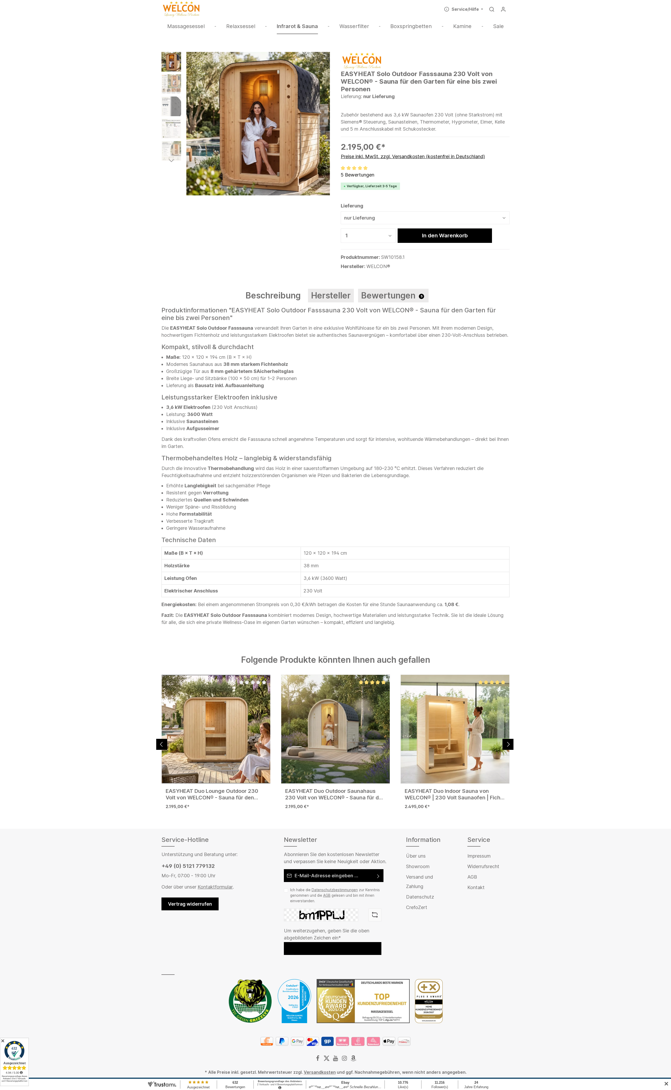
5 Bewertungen (357, 175)
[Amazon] (353, 1059)
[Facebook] (318, 1059)
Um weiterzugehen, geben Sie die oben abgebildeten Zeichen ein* (326, 934)
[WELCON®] (361, 60)
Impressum (479, 856)
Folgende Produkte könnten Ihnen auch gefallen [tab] (335, 660)
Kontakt (476, 887)
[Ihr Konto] (503, 9)
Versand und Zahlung (419, 881)
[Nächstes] (507, 744)
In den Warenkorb (445, 235)
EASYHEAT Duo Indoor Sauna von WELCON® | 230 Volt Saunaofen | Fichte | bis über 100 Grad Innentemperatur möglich (455, 794)
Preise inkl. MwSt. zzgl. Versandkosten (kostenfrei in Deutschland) (413, 156)
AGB (327, 895)
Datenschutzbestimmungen (335, 890)
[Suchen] (491, 9)
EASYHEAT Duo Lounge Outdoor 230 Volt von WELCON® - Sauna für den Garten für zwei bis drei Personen (212, 794)
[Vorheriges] (161, 744)
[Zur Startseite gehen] (181, 9)
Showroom (418, 866)
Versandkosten (320, 1072)
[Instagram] (345, 1059)
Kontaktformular (215, 887)
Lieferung (352, 206)
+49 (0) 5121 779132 (188, 866)
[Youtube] (336, 1059)
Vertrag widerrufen (190, 904)
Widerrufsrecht (483, 866)
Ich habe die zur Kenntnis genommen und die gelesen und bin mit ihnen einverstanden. (335, 895)
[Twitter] (327, 1059)
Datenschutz (420, 897)
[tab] (273, 295)
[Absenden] (378, 875)
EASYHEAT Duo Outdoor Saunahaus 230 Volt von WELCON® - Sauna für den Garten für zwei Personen (335, 794)
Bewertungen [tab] (392, 295)
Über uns (416, 856)
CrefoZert (416, 907)
